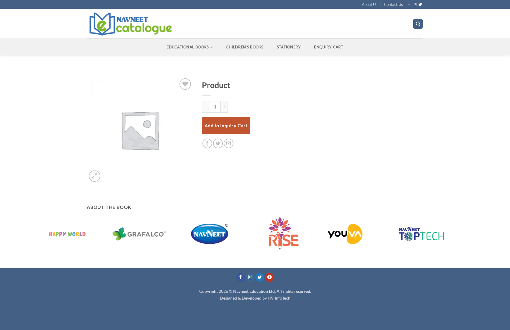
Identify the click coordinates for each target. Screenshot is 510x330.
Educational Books (187, 47)
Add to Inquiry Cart (226, 125)
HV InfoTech (279, 297)
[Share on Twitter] (218, 143)
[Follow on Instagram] (414, 5)
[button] (94, 176)
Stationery (289, 47)
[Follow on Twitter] (420, 5)
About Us (369, 4)
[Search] (418, 24)
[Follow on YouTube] (269, 277)
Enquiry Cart (328, 47)
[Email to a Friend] (228, 143)
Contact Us (393, 4)
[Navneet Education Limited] (181, 23)
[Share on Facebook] (207, 143)
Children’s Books (244, 47)
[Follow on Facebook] (409, 5)
